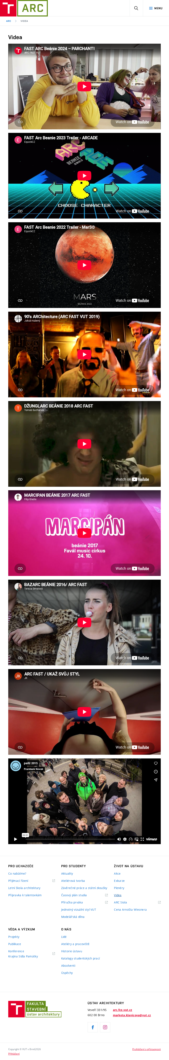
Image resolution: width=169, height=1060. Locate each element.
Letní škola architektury (24, 888)
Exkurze (119, 881)
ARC (8, 21)
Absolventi (68, 966)
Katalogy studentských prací (80, 958)
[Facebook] (93, 1027)
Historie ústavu (71, 951)
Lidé (64, 937)
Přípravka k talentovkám (25, 895)
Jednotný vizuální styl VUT (78, 909)
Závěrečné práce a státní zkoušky (84, 888)
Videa (24, 21)
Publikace (14, 944)
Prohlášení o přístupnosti (146, 1049)
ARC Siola (120, 902)
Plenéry (119, 888)
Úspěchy (67, 973)
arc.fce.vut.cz (122, 1010)
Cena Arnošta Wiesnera (130, 909)
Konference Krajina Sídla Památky (23, 953)
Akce (117, 873)
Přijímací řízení (18, 881)
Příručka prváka (72, 902)
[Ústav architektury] (24, 8)
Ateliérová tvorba (73, 881)
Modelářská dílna (72, 917)
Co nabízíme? (17, 873)
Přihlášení (14, 1053)
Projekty (13, 937)
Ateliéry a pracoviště (75, 944)
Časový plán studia (74, 895)
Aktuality (67, 873)
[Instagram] (105, 1027)
